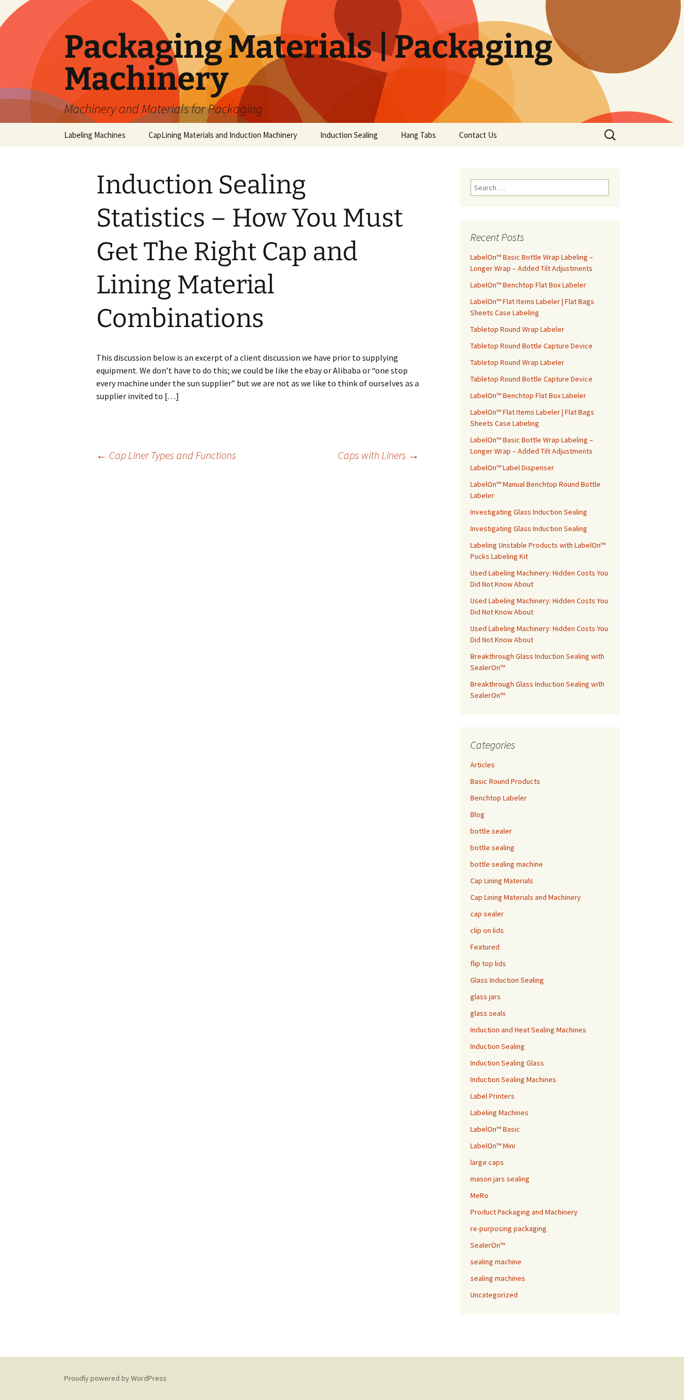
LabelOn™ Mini (492, 1145)
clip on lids (487, 930)
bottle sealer (491, 831)
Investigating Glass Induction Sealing (528, 512)
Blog (477, 814)
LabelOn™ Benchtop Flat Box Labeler (528, 285)
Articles (482, 764)
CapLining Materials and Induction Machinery (223, 135)
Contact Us (478, 135)
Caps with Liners (378, 455)
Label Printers (492, 1096)
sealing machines (497, 1278)
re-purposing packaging (508, 1228)
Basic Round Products (505, 781)
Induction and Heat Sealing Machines (528, 1030)
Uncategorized (494, 1295)
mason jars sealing (500, 1179)
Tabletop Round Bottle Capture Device (531, 346)
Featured (485, 947)
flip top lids (488, 963)
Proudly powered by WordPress (115, 1378)
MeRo (479, 1195)
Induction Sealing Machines (513, 1079)
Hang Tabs (418, 135)
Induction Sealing (349, 135)
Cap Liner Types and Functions (166, 455)
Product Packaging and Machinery (524, 1212)
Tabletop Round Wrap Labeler (517, 329)
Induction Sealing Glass (507, 1063)
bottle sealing (492, 847)
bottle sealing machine (506, 864)
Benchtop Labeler (498, 798)
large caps (487, 1162)
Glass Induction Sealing (507, 980)
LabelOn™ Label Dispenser (512, 467)
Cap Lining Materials (501, 880)
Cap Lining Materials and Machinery (525, 897)
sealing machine (496, 1261)
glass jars (485, 996)
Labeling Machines (95, 135)
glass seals (488, 1013)
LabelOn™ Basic (495, 1129)
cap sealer (487, 914)
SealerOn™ (487, 1245)
